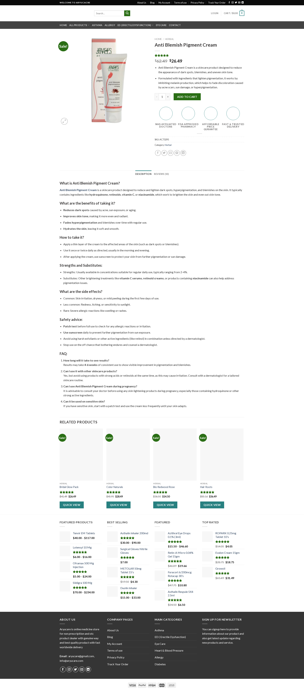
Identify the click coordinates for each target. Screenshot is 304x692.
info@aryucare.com (71, 660)
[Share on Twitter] (164, 153)
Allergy (110, 25)
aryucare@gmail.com (81, 656)
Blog (152, 2)
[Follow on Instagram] (233, 2)
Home (63, 25)
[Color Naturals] (128, 454)
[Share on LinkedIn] (183, 153)
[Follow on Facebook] (229, 2)
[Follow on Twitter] (236, 2)
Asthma (97, 25)
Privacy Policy (197, 2)
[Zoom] (64, 121)
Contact (175, 25)
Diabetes (160, 664)
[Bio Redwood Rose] (175, 454)
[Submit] (127, 13)
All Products (78, 25)
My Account (164, 2)
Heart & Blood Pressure (169, 650)
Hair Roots (206, 486)
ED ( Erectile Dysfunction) (134, 25)
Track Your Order (217, 2)
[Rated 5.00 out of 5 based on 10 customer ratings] (199, 55)
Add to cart (187, 96)
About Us (141, 2)
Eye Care (161, 25)
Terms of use (180, 2)
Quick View (71, 504)
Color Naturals (114, 486)
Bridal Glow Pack (69, 486)
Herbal (169, 39)
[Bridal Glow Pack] (81, 454)
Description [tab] (143, 174)
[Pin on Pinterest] (177, 153)
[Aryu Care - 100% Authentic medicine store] (74, 13)
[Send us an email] (239, 2)
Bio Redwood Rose (164, 486)
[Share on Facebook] (158, 153)
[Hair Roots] (222, 454)
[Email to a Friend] (170, 153)
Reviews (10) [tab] (161, 174)
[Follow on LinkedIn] (243, 2)
